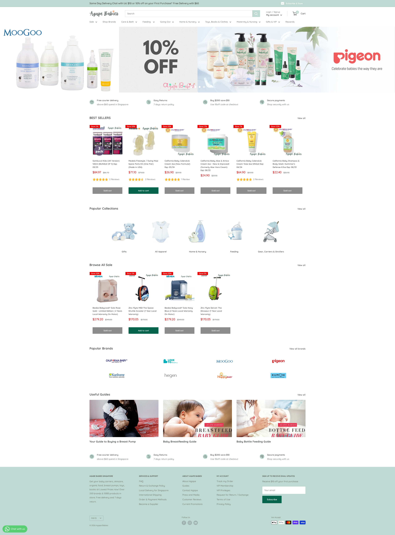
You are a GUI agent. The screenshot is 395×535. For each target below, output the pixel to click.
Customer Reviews (191, 499)
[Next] (305, 160)
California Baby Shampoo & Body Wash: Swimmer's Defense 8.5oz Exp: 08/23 (286, 164)
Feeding (147, 21)
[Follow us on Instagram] (190, 523)
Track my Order (225, 481)
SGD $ (93, 518)
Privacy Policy (224, 504)
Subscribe (272, 499)
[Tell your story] (197, 60)
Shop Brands (109, 21)
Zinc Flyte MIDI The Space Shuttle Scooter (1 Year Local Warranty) (142, 311)
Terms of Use (223, 499)
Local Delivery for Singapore (153, 490)
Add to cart (143, 190)
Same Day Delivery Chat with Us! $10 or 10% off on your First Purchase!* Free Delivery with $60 (144, 3)
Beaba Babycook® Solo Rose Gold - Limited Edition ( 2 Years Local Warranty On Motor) (107, 311)
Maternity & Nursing (247, 21)
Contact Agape (190, 490)
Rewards (290, 21)
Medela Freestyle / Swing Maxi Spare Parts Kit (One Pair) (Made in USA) (143, 164)
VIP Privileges (223, 490)
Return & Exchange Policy (152, 485)
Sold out (108, 190)
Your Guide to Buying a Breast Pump (112, 441)
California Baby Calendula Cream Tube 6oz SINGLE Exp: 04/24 (250, 164)
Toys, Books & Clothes (216, 21)
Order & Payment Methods (153, 499)
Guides (185, 485)
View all (301, 118)
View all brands (297, 348)
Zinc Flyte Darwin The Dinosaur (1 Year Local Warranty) (211, 311)
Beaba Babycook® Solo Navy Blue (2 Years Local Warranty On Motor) (179, 311)
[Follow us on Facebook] (184, 523)
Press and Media (191, 494)
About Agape (189, 481)
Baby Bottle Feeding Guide (254, 441)
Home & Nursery (187, 21)
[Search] (256, 13)
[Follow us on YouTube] (195, 523)
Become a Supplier (148, 504)
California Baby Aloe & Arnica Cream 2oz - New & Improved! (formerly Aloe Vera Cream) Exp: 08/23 (215, 165)
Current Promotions (192, 504)
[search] (188, 13)
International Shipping (150, 494)
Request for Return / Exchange (232, 494)
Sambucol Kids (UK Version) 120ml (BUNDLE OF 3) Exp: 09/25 (106, 164)
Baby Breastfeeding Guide (179, 441)
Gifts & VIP (271, 21)
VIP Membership (225, 485)
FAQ (141, 481)
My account (273, 14)
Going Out (165, 21)
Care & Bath (127, 21)
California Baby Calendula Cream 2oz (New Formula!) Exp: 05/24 (177, 164)
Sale (91, 21)
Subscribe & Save (294, 3)
